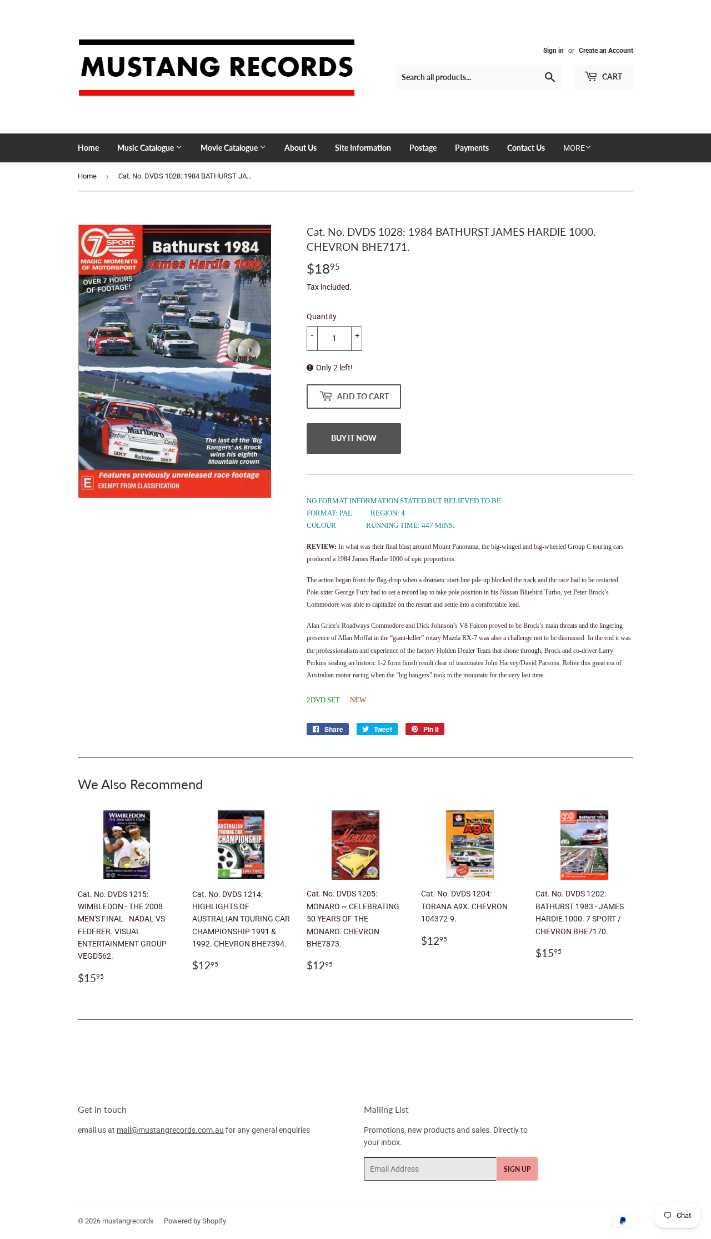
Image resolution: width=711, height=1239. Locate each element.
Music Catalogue (146, 147)
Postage (423, 147)
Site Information (363, 147)
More (574, 147)
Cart (611, 76)
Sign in (553, 50)
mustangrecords (128, 1221)
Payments (472, 147)
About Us (300, 147)
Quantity (322, 316)
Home (88, 147)
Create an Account (606, 50)
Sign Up (517, 1169)
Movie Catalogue (230, 147)
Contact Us (526, 147)
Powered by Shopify (195, 1221)
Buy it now (354, 438)
